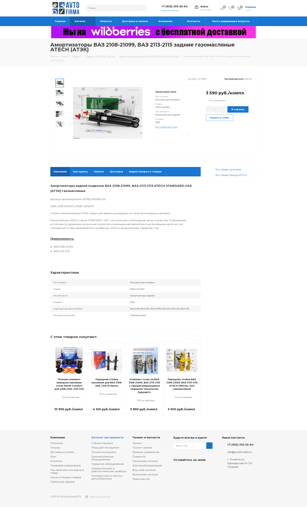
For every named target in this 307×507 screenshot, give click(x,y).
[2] (159, 78)
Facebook (184, 467)
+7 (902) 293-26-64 (174, 6)
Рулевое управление (145, 452)
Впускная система (144, 469)
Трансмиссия (141, 478)
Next (198, 337)
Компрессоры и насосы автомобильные (106, 477)
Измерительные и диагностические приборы (108, 470)
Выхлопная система (145, 474)
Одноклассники (192, 467)
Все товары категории (228, 169)
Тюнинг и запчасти (146, 437)
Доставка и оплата (62, 452)
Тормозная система (144, 461)
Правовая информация (65, 465)
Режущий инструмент (105, 447)
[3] (162, 78)
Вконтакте (176, 467)
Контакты (56, 461)
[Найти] (142, 8)
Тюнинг (137, 443)
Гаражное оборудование (107, 463)
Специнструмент (102, 443)
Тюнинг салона (142, 447)
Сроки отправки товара (65, 477)
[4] (165, 78)
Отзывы (55, 447)
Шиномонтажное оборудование (102, 458)
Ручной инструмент (103, 452)
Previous (193, 337)
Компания (57, 437)
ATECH (248, 79)
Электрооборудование (147, 465)
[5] (168, 78)
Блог (53, 456)
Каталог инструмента (107, 437)
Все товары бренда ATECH (231, 175)
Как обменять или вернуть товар (67, 471)
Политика (56, 443)
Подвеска (138, 456)
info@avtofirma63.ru (239, 452)
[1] (156, 78)
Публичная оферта (62, 481)
